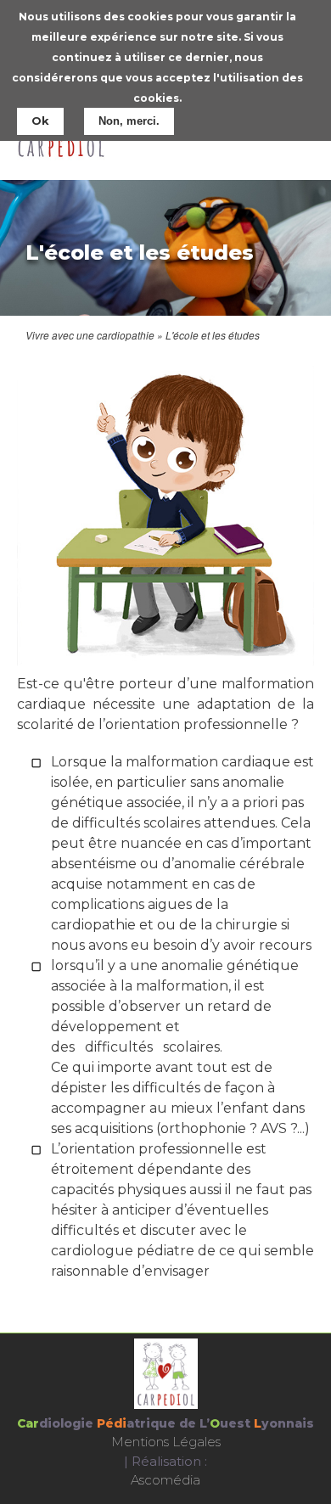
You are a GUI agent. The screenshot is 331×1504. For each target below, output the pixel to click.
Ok (40, 120)
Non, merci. (129, 121)
